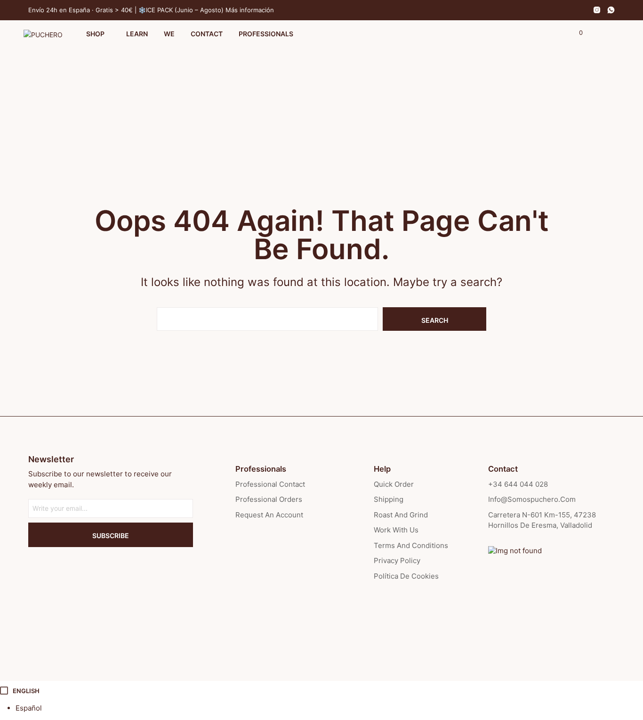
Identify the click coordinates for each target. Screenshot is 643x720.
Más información (249, 10)
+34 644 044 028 (518, 484)
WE (169, 34)
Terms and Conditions (411, 545)
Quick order (394, 484)
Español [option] (29, 708)
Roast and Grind (401, 514)
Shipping (388, 499)
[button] (575, 33)
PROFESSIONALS (266, 34)
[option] (329, 708)
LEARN (137, 34)
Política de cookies (406, 576)
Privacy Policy (397, 560)
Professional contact (270, 484)
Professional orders (268, 499)
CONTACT (207, 34)
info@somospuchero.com (532, 499)
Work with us (396, 529)
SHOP (95, 34)
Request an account (269, 514)
